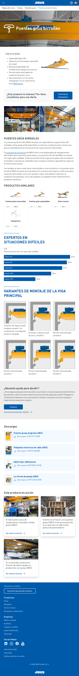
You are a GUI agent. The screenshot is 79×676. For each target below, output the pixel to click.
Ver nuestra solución (14, 533)
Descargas (8, 634)
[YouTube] (23, 643)
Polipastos (7, 604)
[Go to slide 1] (35, 129)
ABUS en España (10, 620)
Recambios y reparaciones (13, 611)
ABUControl (18, 84)
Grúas (19, 8)
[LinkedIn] (6, 643)
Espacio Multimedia (11, 630)
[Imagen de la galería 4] (57, 119)
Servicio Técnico (10, 608)
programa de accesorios (16, 153)
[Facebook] (17, 643)
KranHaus (7, 624)
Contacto (13, 407)
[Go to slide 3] (38, 129)
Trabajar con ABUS (11, 627)
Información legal (10, 649)
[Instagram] (11, 643)
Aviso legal (8, 653)
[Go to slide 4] (40, 129)
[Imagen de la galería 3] (22, 119)
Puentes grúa (30, 8)
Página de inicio (8, 8)
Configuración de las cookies (14, 656)
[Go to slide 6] (43, 129)
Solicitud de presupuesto (63, 95)
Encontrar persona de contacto (16, 412)
